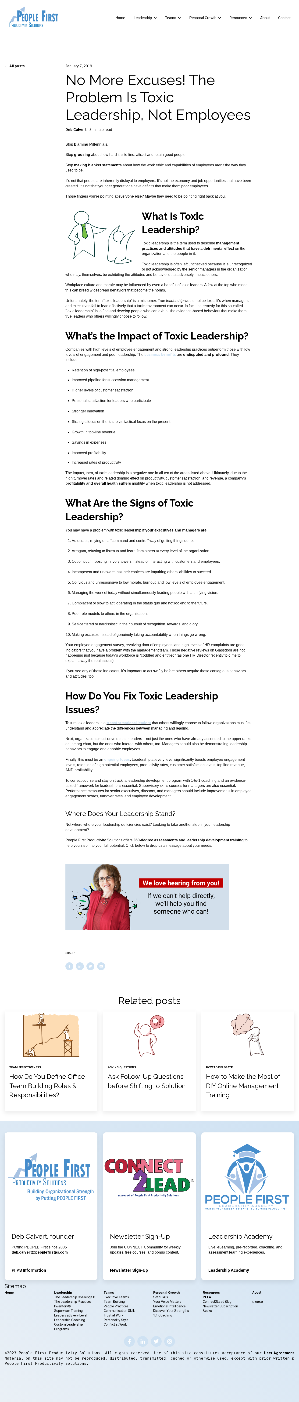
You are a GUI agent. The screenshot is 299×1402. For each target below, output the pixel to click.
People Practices (116, 1306)
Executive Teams (116, 1297)
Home (120, 18)
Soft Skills (160, 1297)
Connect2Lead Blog (217, 1301)
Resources (238, 18)
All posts (17, 66)
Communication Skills (120, 1311)
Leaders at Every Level (71, 1315)
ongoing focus (117, 759)
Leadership (143, 18)
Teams (170, 18)
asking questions (122, 1067)
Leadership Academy (228, 1270)
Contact (284, 18)
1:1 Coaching (162, 1315)
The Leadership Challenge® (74, 1297)
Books (207, 1311)
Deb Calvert (75, 129)
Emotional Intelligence (169, 1306)
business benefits (160, 354)
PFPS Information (29, 1270)
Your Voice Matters (167, 1301)
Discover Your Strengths (171, 1311)
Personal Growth (202, 18)
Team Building (114, 1301)
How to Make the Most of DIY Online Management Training (243, 1086)
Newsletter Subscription (220, 1306)
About (265, 18)
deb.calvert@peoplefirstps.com (40, 1252)
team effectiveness (25, 1067)
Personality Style (116, 1320)
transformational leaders (129, 723)
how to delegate (219, 1067)
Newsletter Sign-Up (129, 1270)
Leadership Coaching (70, 1320)
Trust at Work (114, 1315)
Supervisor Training (68, 1311)
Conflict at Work (115, 1324)
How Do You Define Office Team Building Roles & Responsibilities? (47, 1086)
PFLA (207, 1297)
